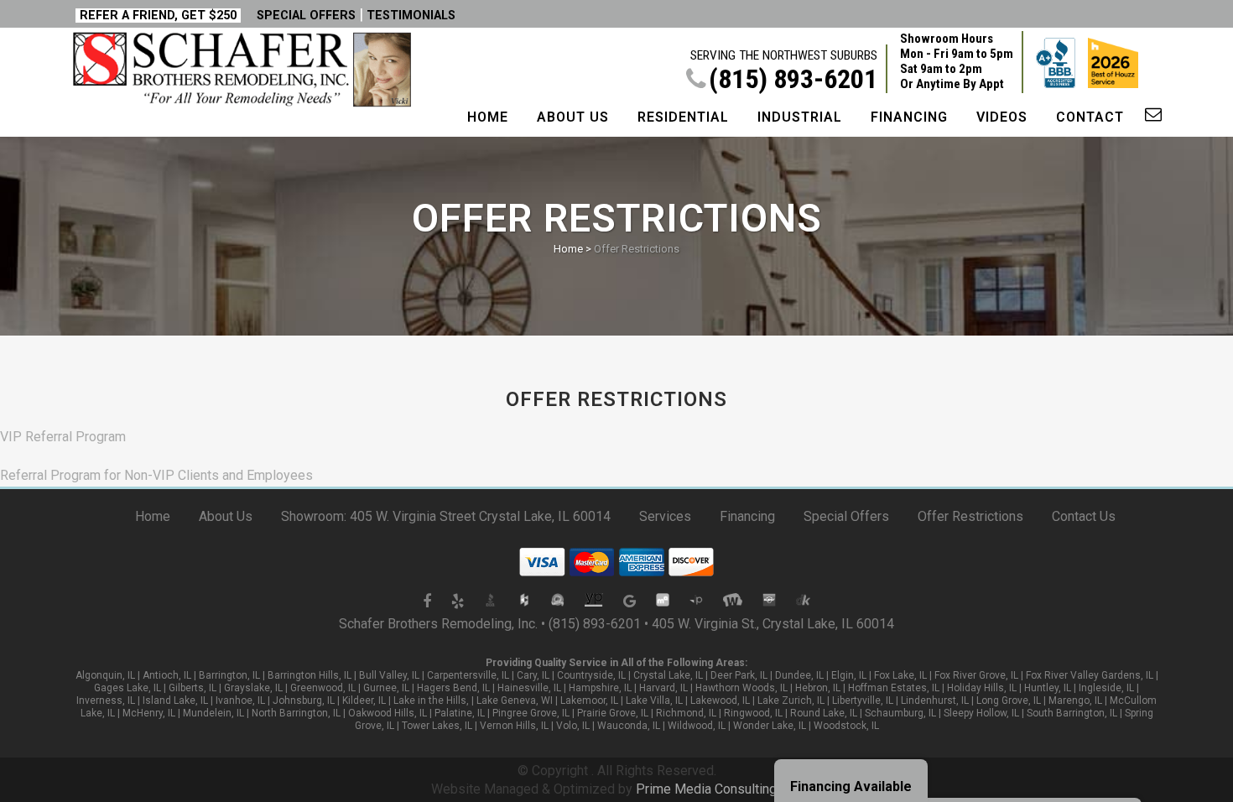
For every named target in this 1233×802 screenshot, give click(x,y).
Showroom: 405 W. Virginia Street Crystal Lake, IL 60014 (446, 516)
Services (665, 516)
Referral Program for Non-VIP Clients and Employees (156, 475)
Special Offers (846, 516)
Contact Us (1084, 516)
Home (568, 248)
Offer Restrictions (970, 516)
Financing (747, 516)
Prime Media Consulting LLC (719, 789)
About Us (225, 516)
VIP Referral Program (63, 437)
